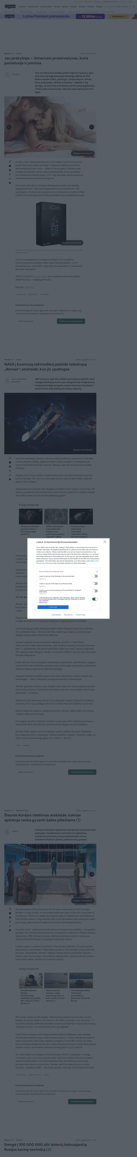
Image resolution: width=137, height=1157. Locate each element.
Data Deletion (56, 615)
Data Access (68, 615)
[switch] (95, 576)
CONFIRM (53, 607)
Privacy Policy (80, 615)
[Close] (105, 542)
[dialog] (68, 578)
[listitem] (68, 571)
